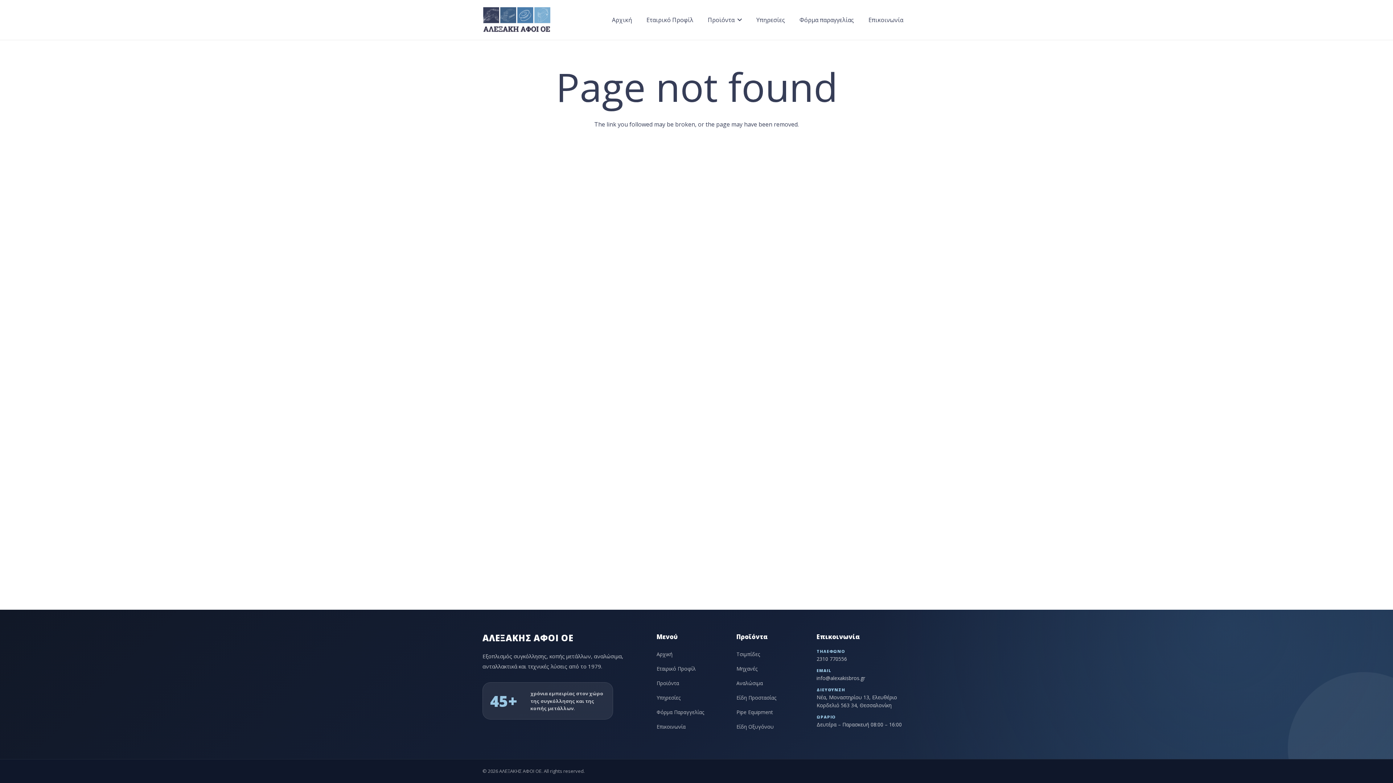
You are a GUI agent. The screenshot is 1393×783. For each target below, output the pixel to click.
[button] (739, 19)
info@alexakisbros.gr (841, 678)
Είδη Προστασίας (756, 697)
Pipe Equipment (754, 712)
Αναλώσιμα (749, 683)
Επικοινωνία (671, 726)
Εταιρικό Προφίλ (676, 668)
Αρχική (665, 654)
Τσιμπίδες (748, 654)
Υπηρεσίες (669, 697)
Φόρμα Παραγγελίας (680, 712)
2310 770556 (832, 658)
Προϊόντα (668, 683)
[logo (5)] (516, 20)
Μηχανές (746, 668)
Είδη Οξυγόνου (755, 726)
